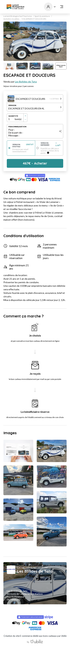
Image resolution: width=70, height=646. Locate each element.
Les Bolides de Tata (26, 81)
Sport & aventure (42, 16)
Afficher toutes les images (61, 66)
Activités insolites (11, 19)
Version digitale (23, 145)
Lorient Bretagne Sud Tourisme (17, 16)
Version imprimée (51, 144)
